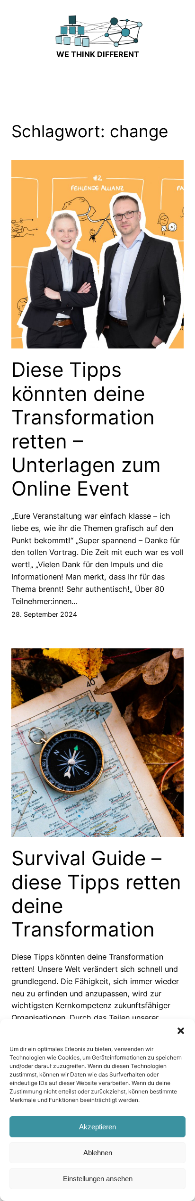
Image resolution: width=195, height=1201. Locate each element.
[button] (181, 1030)
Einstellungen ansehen (98, 1179)
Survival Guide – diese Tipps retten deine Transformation (96, 893)
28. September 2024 (44, 614)
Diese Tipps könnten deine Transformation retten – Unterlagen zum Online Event (86, 429)
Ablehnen (97, 1153)
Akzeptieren (97, 1127)
